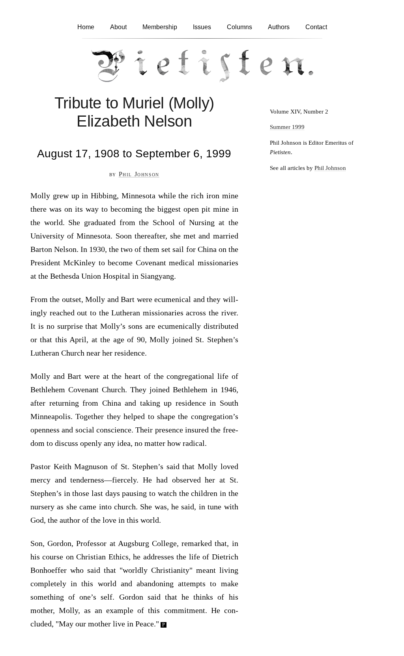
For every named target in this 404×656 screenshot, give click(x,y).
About (118, 27)
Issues (202, 27)
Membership (159, 27)
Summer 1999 (287, 126)
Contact (316, 27)
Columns (239, 27)
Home (85, 27)
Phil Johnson (139, 174)
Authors (279, 27)
